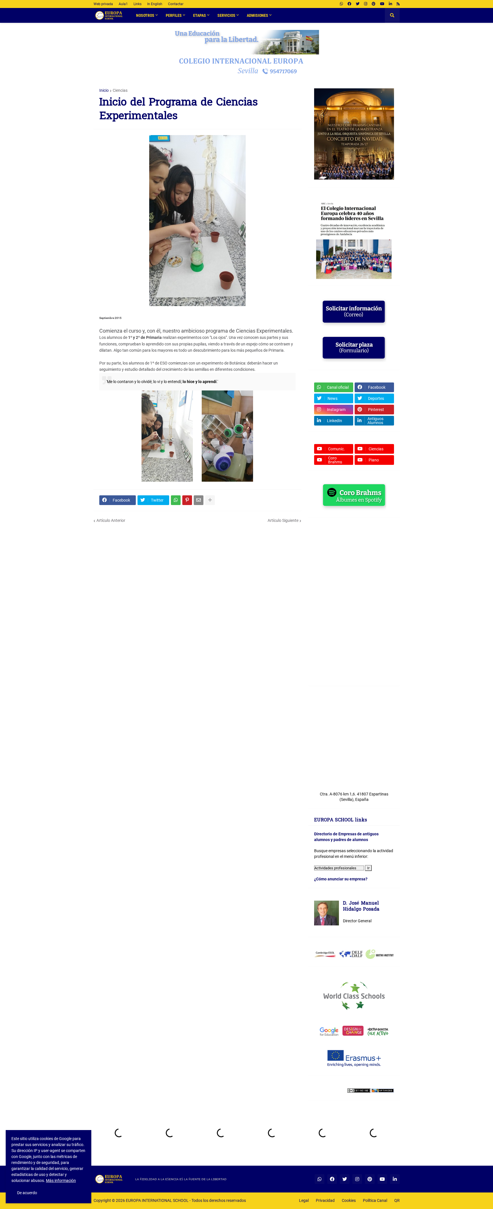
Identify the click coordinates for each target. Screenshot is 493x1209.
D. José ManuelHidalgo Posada (361, 907)
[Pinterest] (187, 500)
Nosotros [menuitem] (145, 15)
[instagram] (365, 4)
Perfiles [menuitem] (174, 15)
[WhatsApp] (176, 500)
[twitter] (357, 4)
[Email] (198, 500)
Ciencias (120, 90)
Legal (304, 1200)
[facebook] (349, 4)
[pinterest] (373, 4)
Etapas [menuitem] (199, 15)
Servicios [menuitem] (226, 15)
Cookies (349, 1200)
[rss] (398, 4)
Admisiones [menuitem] (257, 15)
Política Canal (375, 1200)
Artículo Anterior (110, 520)
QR (397, 1200)
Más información (61, 1180)
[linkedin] (390, 4)
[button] (392, 15)
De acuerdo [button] (27, 1192)
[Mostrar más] (210, 500)
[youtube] (382, 4)
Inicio (104, 90)
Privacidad (325, 1200)
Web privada (103, 4)
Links (138, 4)
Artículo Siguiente (283, 520)
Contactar (175, 4)
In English (154, 4)
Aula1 (123, 4)
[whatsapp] (341, 4)
